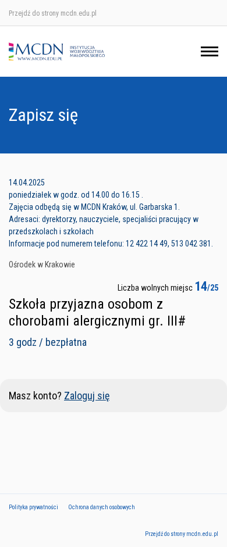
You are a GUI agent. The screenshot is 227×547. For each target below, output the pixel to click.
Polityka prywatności (33, 507)
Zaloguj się (86, 395)
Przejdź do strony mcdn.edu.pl (53, 13)
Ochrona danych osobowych (101, 507)
